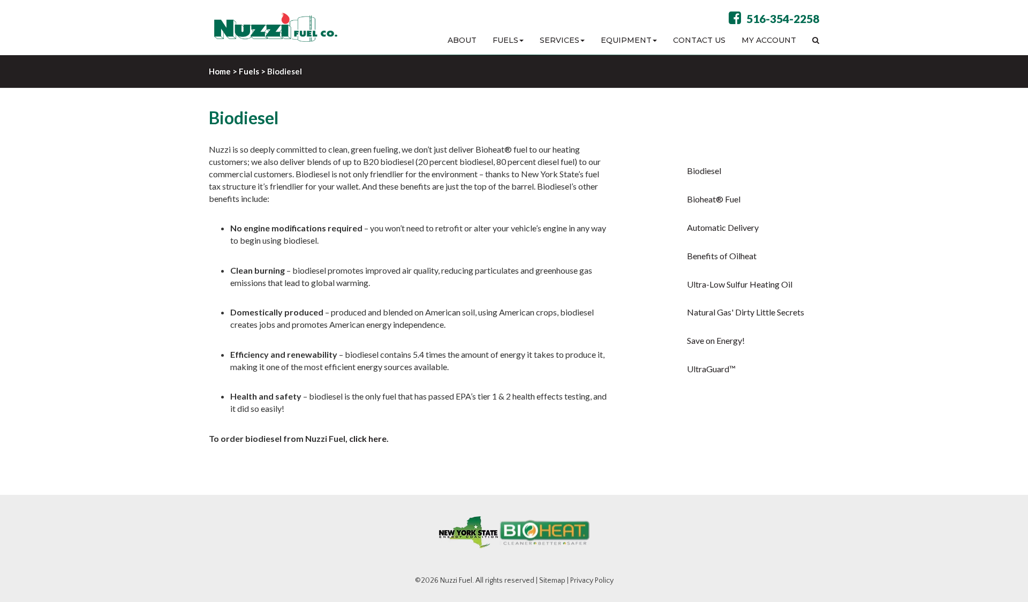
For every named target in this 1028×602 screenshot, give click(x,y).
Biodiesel (704, 170)
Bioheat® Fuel (713, 199)
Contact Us (699, 40)
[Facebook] (735, 19)
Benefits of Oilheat (722, 256)
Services (559, 40)
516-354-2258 (782, 18)
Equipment (626, 40)
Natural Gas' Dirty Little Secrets (745, 312)
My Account (769, 40)
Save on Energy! (716, 340)
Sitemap (552, 580)
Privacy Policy (592, 580)
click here (368, 438)
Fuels (505, 40)
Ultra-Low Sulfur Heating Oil (739, 284)
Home (220, 71)
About (462, 40)
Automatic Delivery (723, 227)
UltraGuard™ (711, 369)
